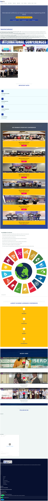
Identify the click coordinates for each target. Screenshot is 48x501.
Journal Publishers (5, 484)
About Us (5, 3)
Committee (29, 3)
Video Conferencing (5, 480)
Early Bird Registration (4, 101)
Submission (14, 3)
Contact (35, 3)
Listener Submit (24, 20)
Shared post (8, 455)
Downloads (4, 476)
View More (24, 145)
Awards (32, 3)
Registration (18, 3)
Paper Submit (14, 20)
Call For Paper (10, 3)
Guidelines (25, 3)
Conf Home (2, 3)
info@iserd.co (4, 493)
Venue (22, 3)
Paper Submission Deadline (5, 93)
